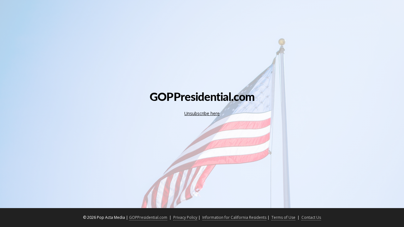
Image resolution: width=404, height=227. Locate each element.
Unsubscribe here (202, 113)
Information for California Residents (234, 217)
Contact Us (311, 217)
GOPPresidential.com (148, 217)
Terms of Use (283, 217)
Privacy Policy (185, 217)
